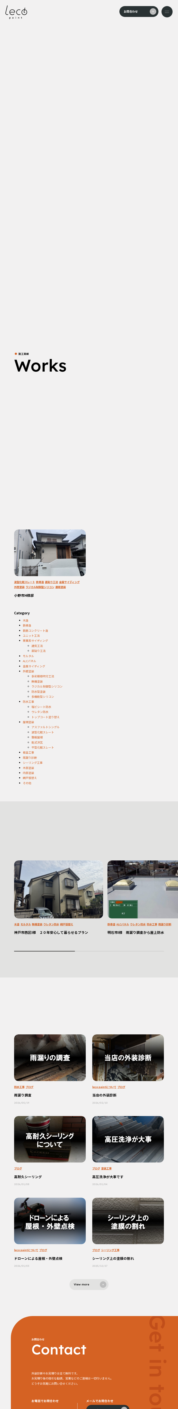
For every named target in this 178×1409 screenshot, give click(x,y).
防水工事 (28, 702)
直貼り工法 (51, 582)
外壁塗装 (19, 587)
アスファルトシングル (45, 727)
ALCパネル (29, 661)
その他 (27, 783)
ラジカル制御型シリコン (40, 587)
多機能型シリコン (42, 697)
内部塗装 (28, 773)
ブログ (29, 1087)
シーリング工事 (33, 763)
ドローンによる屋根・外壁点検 (38, 1258)
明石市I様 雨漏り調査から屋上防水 (135, 932)
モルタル (28, 656)
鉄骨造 (40, 582)
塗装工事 (106, 1168)
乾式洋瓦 (37, 742)
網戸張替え (30, 778)
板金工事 (28, 752)
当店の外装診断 (104, 1095)
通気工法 (37, 646)
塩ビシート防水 (41, 707)
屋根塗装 (60, 587)
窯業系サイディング (35, 640)
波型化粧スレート (24, 582)
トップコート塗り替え (45, 717)
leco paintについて (104, 1087)
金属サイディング (69, 582)
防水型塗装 (38, 692)
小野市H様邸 (24, 595)
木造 (25, 620)
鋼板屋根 (37, 737)
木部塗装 (28, 768)
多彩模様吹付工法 (42, 676)
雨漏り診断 (30, 758)
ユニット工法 (31, 635)
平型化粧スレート (42, 747)
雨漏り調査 (22, 1095)
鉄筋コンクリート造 (35, 630)
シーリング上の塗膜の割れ (113, 1258)
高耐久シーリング (28, 1176)
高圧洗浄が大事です (108, 1176)
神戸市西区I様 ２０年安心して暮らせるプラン (51, 932)
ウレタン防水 (39, 712)
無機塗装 (37, 681)
